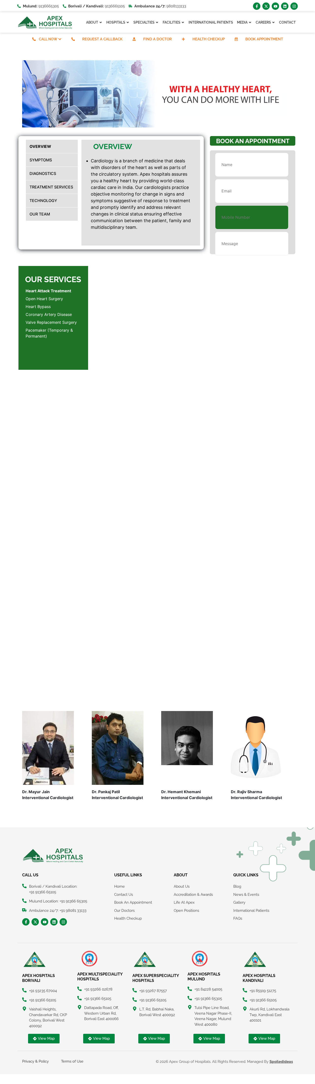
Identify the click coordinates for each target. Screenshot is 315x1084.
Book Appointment (264, 39)
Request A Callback (102, 39)
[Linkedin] (284, 6)
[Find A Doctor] (134, 39)
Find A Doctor (157, 39)
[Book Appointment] (236, 39)
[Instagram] (294, 6)
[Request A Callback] (73, 39)
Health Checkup (208, 39)
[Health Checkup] (183, 39)
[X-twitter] (266, 6)
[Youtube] (275, 6)
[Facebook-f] (256, 6)
